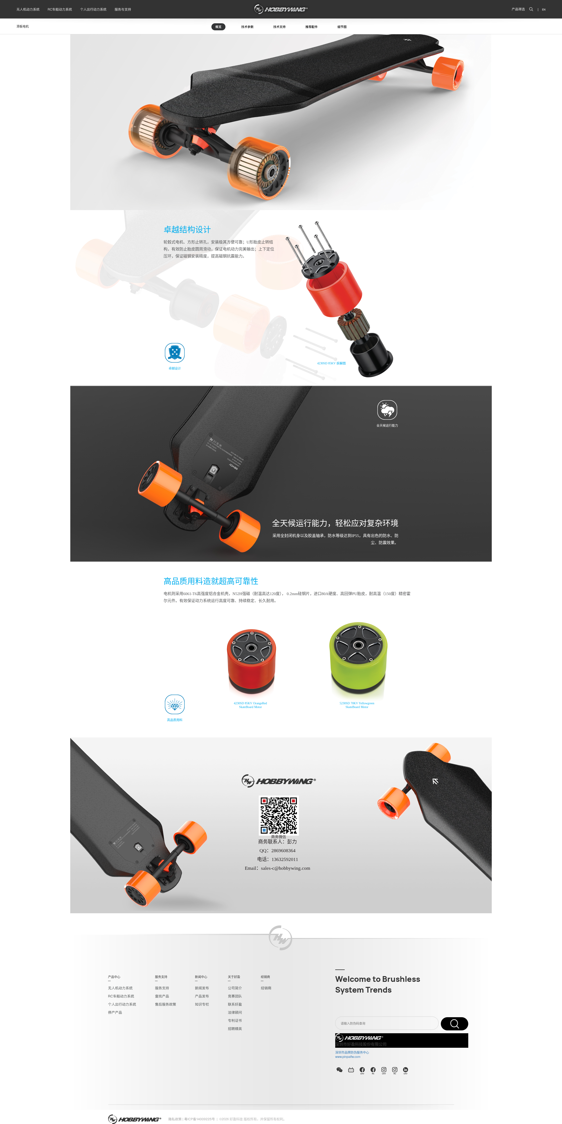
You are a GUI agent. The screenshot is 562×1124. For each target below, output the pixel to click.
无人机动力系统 (28, 9)
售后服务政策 (165, 1004)
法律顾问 (235, 1012)
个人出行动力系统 (93, 9)
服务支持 (162, 988)
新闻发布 (202, 988)
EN (544, 9)
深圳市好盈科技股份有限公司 (361, 1044)
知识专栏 (202, 1004)
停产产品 (115, 1012)
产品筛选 (518, 9)
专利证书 (235, 1021)
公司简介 (235, 988)
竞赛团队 (235, 996)
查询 (454, 1023)
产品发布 (202, 996)
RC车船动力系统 (60, 9)
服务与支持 (123, 9)
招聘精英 (235, 1029)
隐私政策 (175, 1119)
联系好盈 (235, 1004)
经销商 (266, 988)
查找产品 (162, 996)
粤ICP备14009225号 (199, 1119)
